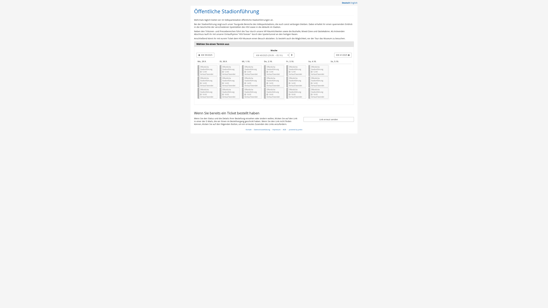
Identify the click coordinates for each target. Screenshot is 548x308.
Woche (274, 50)
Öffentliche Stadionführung (226, 11)
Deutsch (346, 2)
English (353, 2)
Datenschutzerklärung (262, 129)
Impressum (276, 129)
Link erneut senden (328, 119)
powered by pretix (295, 129)
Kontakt (249, 129)
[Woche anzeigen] (291, 55)
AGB (284, 129)
